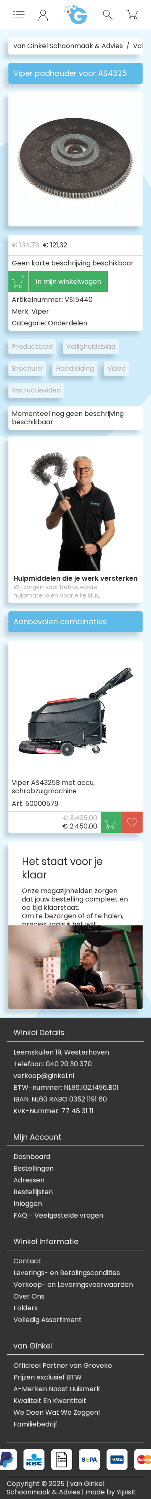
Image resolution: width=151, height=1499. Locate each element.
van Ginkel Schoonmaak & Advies (68, 46)
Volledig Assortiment (47, 1320)
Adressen (28, 1180)
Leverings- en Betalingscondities (66, 1273)
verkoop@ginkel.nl (43, 1076)
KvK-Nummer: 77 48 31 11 (53, 1111)
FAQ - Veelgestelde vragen (58, 1215)
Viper (40, 311)
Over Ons (28, 1296)
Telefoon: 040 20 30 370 (52, 1064)
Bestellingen (33, 1168)
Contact (27, 1261)
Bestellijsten (33, 1192)
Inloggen (27, 1204)
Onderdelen (67, 323)
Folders (25, 1308)
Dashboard (31, 1157)
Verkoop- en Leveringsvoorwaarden (73, 1285)
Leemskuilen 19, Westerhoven (61, 1052)
